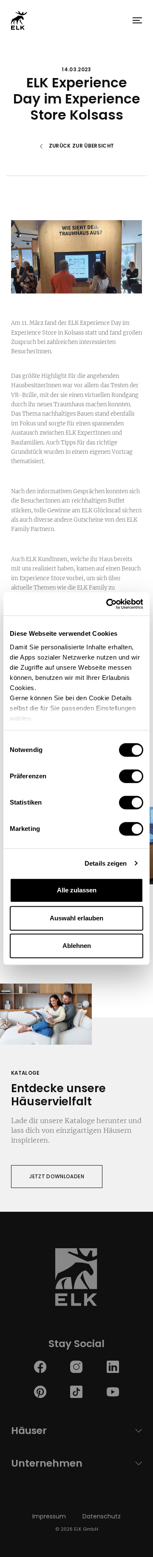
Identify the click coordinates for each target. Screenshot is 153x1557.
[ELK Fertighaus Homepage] (76, 1279)
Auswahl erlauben (76, 918)
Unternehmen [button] (46, 1463)
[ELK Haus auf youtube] (113, 1391)
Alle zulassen (76, 890)
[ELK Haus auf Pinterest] (40, 1391)
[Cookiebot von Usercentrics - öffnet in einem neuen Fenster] (108, 603)
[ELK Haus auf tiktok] (76, 1391)
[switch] (131, 776)
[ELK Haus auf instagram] (76, 1366)
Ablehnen (76, 945)
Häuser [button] (29, 1430)
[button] (137, 20)
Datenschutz (101, 1516)
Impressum (49, 1516)
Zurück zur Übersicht (81, 146)
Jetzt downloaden (56, 1176)
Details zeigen (106, 863)
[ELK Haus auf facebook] (40, 1366)
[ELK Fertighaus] (19, 20)
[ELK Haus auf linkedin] (113, 1366)
